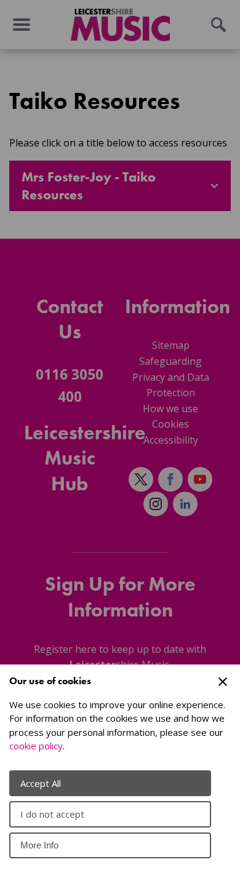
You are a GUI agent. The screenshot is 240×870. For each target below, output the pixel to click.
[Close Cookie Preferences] (222, 681)
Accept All (40, 783)
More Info (39, 845)
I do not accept (52, 814)
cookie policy (36, 746)
